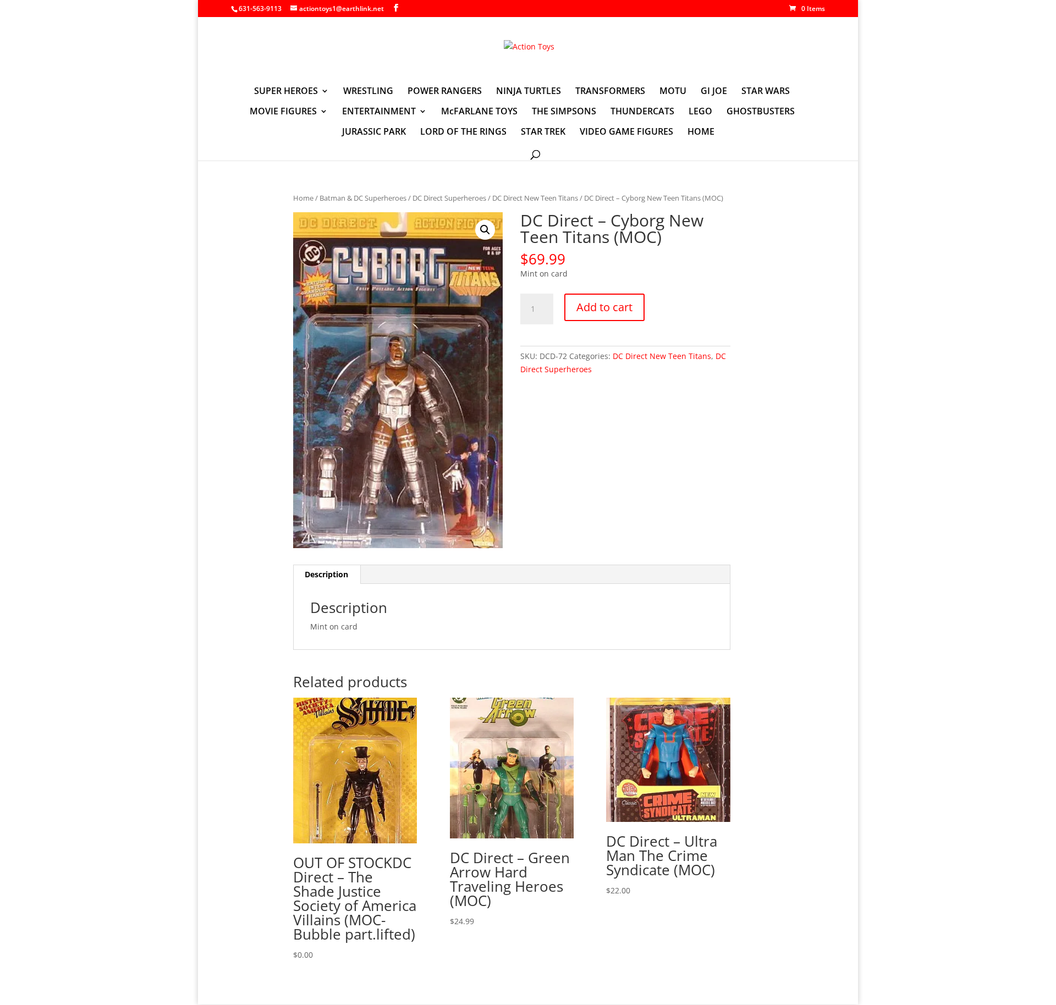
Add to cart (604, 307)
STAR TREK (543, 132)
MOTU (672, 92)
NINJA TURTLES (528, 92)
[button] (485, 230)
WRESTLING (368, 92)
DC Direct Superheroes (449, 198)
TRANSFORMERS (610, 92)
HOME (701, 132)
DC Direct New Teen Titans (535, 198)
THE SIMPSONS (564, 112)
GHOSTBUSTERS (761, 112)
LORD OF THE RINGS (463, 132)
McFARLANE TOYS (479, 112)
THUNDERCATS (642, 112)
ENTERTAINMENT (379, 112)
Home (303, 198)
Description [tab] (326, 574)
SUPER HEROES (286, 92)
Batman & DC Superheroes (363, 198)
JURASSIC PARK (374, 132)
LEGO (700, 112)
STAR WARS (765, 92)
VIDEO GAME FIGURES (626, 132)
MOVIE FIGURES (283, 112)
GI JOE (714, 92)
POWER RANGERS (445, 92)
